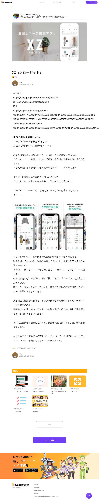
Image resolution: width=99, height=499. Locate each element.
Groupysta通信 (37, 487)
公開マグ (36, 493)
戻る (49, 424)
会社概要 (36, 484)
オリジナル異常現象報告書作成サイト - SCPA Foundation (46, 496)
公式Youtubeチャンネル (39, 490)
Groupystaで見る (49, 440)
